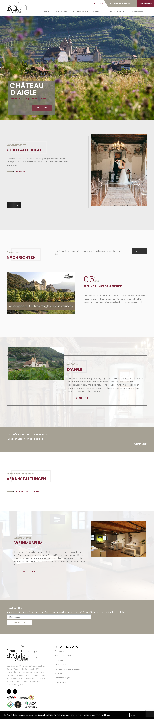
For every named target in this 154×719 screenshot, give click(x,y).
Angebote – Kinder (64, 655)
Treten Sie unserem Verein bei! (103, 286)
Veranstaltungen (80, 12)
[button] (10, 205)
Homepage (60, 660)
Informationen (136, 12)
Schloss (47, 12)
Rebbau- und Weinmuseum (68, 669)
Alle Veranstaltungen (27, 491)
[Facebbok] (9, 691)
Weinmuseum (61, 12)
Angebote (97, 12)
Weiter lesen (21, 190)
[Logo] (22, 653)
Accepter (135, 715)
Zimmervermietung (116, 12)
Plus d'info (146, 715)
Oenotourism (61, 664)
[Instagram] (15, 691)
